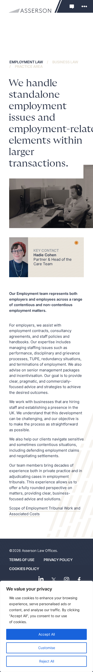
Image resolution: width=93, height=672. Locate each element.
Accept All (46, 634)
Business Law (65, 62)
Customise (46, 648)
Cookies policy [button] (24, 569)
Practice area (29, 66)
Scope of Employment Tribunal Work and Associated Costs (44, 511)
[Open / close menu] (84, 6)
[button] (71, 6)
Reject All (46, 661)
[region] (46, 626)
